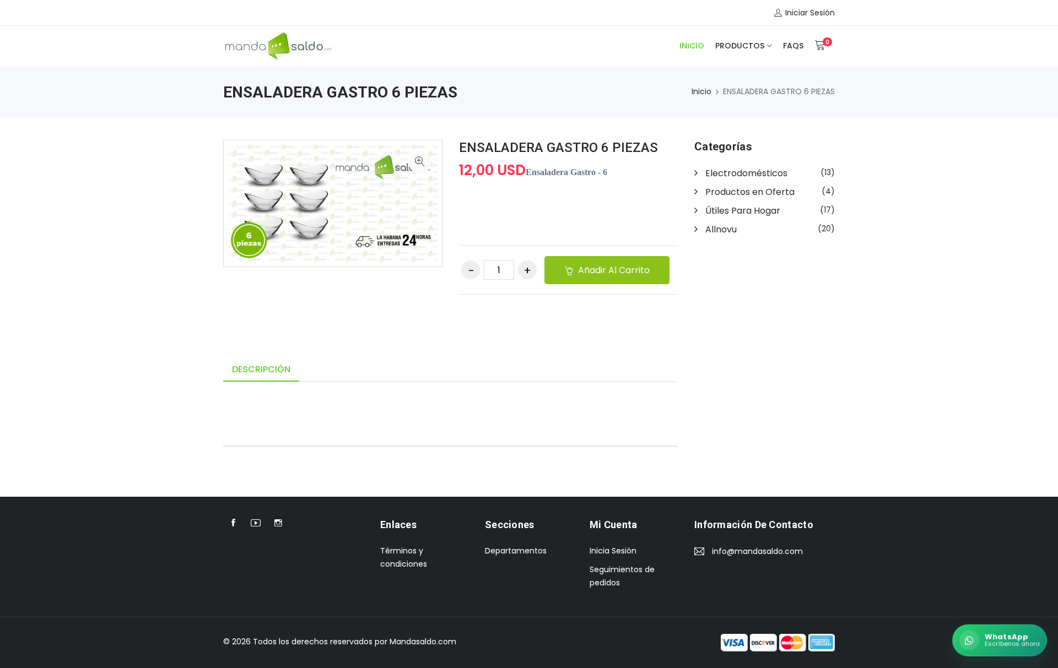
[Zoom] (420, 162)
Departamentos (516, 550)
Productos (739, 45)
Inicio (691, 45)
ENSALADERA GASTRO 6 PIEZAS (558, 147)
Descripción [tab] (261, 369)
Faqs (793, 45)
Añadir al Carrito (613, 270)
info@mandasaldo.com (757, 551)
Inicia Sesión (613, 550)
